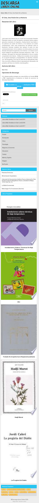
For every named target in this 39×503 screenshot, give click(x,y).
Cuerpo (4, 154)
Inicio (2, 13)
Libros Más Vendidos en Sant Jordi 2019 (13, 119)
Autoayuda (5, 137)
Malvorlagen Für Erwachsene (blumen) (13, 188)
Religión (4, 161)
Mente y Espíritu (6, 157)
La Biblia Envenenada (8, 185)
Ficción (4, 134)
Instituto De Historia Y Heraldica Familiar (16, 489)
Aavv (29, 489)
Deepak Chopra (13, 494)
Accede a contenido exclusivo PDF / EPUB (22, 86)
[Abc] (19, 300)
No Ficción (5, 164)
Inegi (17, 491)
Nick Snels (5, 494)
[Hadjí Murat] (19, 415)
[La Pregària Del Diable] (19, 478)
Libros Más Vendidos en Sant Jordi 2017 (13, 126)
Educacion (5, 151)
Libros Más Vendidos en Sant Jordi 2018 (13, 122)
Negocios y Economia (8, 147)
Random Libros (22, 501)
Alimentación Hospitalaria (9, 176)
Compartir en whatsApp (30, 94)
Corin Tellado (23, 491)
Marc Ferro (5, 69)
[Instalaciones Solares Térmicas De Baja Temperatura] (19, 246)
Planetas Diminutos (7, 172)
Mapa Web (15, 501)
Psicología (5, 144)
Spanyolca (5, 491)
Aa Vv (11, 491)
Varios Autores (32, 491)
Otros (3, 141)
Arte (6, 13)
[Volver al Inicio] (10, 4)
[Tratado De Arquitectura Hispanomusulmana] (19, 355)
